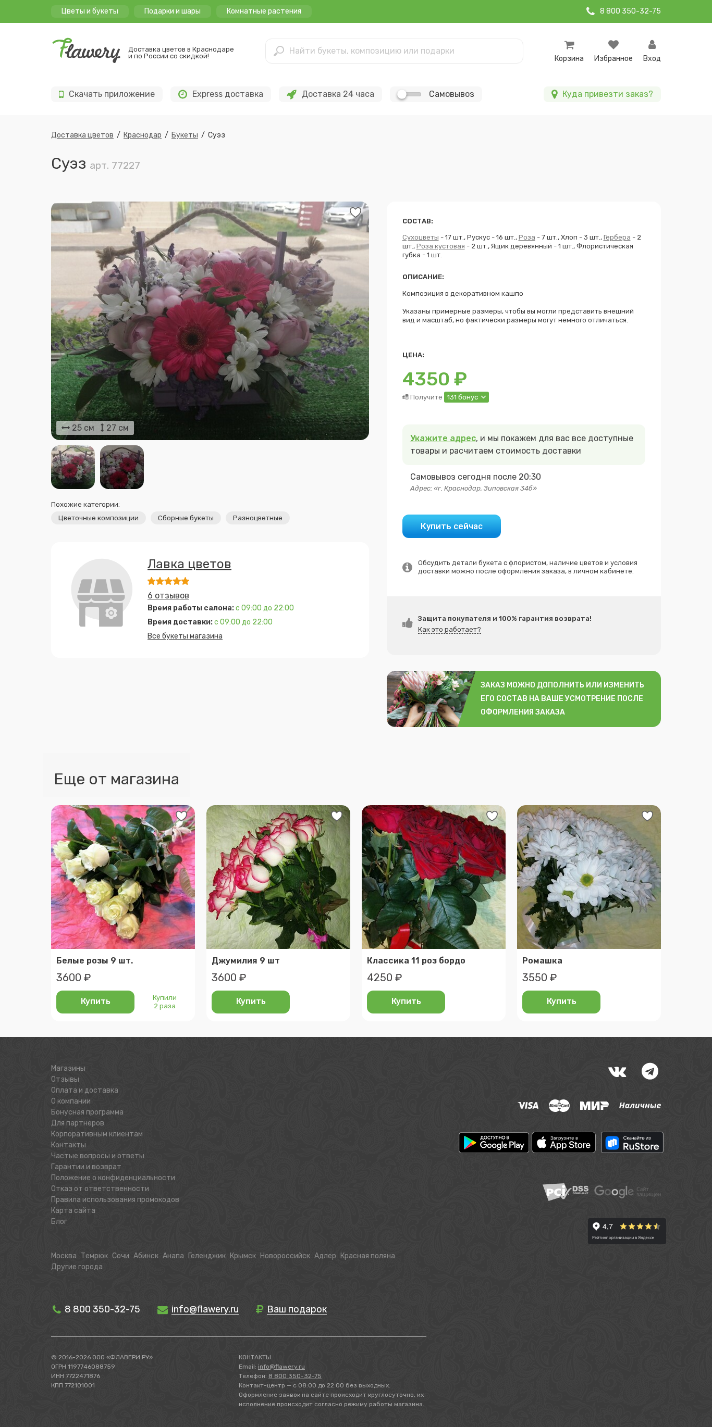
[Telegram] (650, 1071)
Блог (59, 1221)
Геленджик (207, 1255)
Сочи (120, 1255)
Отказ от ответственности (100, 1188)
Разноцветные (258, 518)
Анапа (173, 1255)
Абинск (145, 1255)
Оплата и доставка (84, 1090)
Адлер (325, 1255)
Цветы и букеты (90, 11)
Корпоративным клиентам (97, 1134)
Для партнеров (77, 1123)
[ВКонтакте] (617, 1071)
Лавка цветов (189, 564)
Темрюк (94, 1255)
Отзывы (65, 1079)
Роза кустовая (440, 246)
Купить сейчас (452, 526)
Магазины (68, 1068)
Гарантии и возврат (86, 1166)
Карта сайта (73, 1210)
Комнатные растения (264, 11)
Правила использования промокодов (115, 1199)
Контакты (68, 1145)
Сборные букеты (186, 518)
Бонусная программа (87, 1112)
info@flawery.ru (281, 1366)
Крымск (243, 1255)
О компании (71, 1101)
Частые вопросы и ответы (97, 1155)
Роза (527, 237)
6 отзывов (168, 595)
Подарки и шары (172, 11)
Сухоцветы (420, 237)
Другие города (77, 1266)
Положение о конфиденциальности (113, 1177)
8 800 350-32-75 (101, 1309)
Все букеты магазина (185, 636)
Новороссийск (285, 1255)
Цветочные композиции (98, 518)
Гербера (617, 237)
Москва (64, 1255)
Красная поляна (367, 1255)
